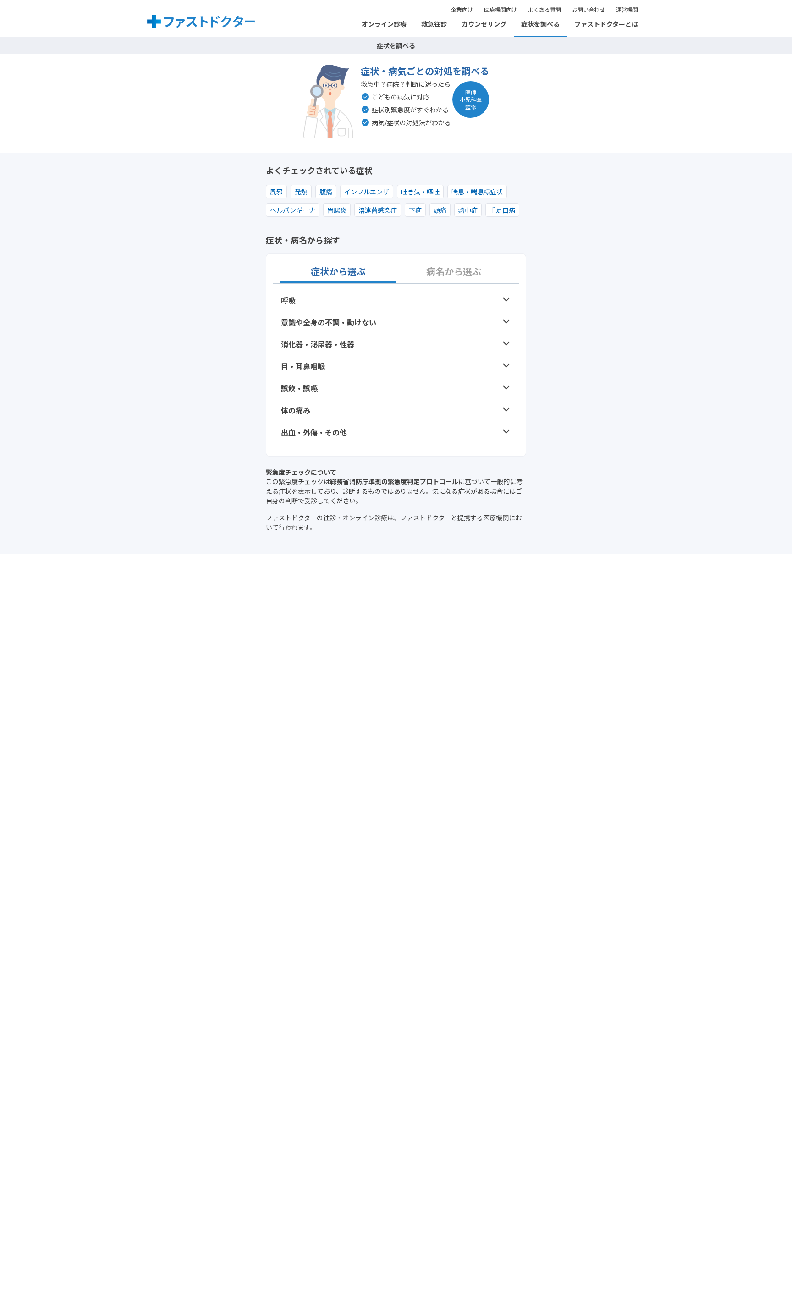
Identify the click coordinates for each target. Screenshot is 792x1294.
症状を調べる (540, 23)
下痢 (415, 210)
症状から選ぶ (338, 271)
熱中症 (468, 210)
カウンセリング (484, 23)
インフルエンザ (366, 191)
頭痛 (440, 210)
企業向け (462, 9)
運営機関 (627, 9)
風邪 (276, 191)
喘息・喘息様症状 (477, 191)
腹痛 (325, 191)
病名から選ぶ (453, 271)
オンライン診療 (384, 23)
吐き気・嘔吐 (420, 191)
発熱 (301, 191)
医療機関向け (500, 9)
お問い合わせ (588, 9)
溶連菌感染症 (377, 210)
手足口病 (502, 210)
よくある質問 (544, 9)
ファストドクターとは (606, 23)
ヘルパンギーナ (292, 210)
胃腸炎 (336, 210)
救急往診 (434, 23)
